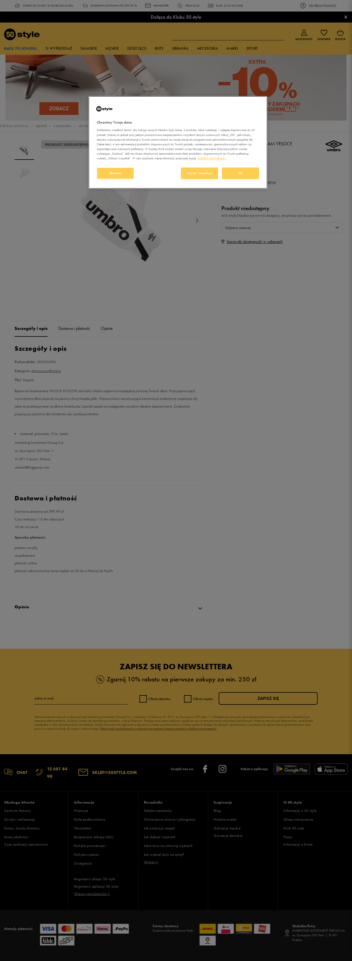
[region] (178, 142)
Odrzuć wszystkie (199, 173)
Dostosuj (115, 173)
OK (240, 173)
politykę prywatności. (212, 158)
